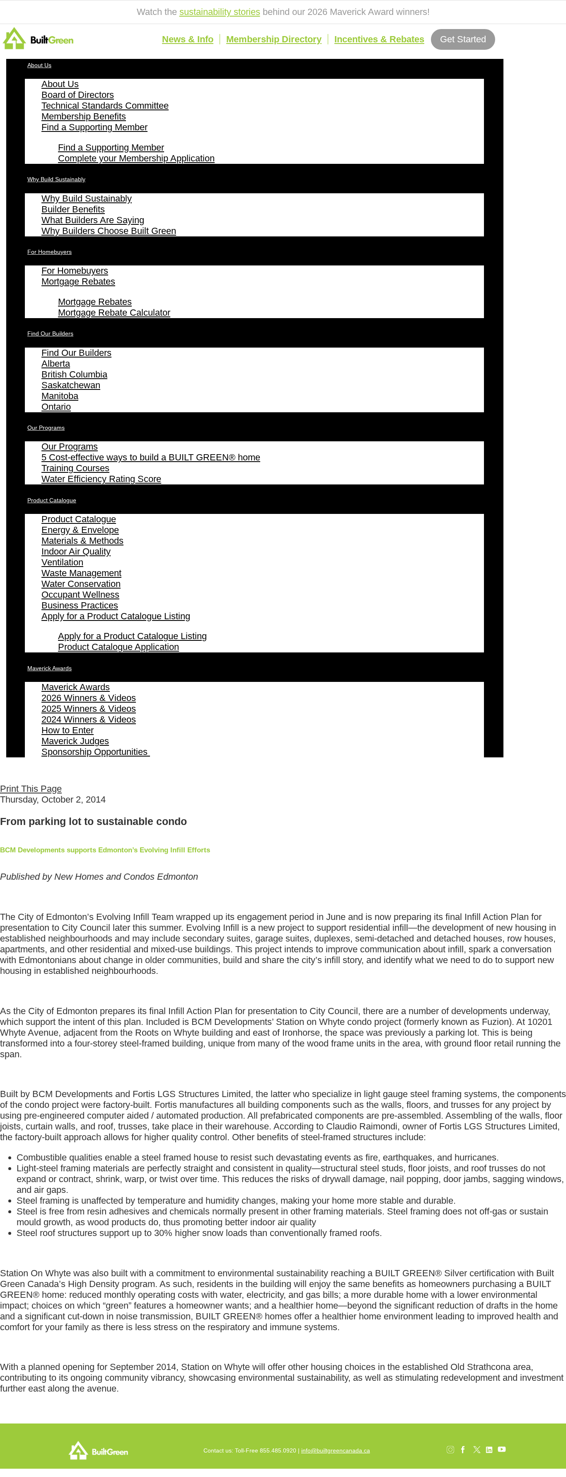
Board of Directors (77, 95)
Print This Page (31, 789)
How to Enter (67, 730)
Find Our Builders (50, 333)
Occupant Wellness (80, 594)
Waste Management (81, 573)
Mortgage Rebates (78, 281)
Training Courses (75, 468)
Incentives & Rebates (379, 39)
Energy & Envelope (80, 530)
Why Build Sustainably (56, 179)
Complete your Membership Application (136, 158)
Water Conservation (81, 584)
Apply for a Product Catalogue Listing (115, 616)
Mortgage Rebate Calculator (114, 312)
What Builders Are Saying (92, 220)
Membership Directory (274, 39)
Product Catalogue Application (118, 647)
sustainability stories (219, 12)
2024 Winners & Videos (88, 719)
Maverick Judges (75, 741)
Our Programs (46, 427)
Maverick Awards (49, 668)
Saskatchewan (70, 385)
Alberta (55, 363)
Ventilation (62, 562)
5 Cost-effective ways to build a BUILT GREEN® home (150, 457)
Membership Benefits (83, 116)
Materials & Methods (82, 540)
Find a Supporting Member (94, 127)
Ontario (56, 406)
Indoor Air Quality (76, 551)
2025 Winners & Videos (88, 708)
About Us (39, 65)
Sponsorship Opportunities (95, 752)
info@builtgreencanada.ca (335, 1450)
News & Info (187, 39)
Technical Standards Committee (105, 105)
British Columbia (74, 374)
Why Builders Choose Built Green (108, 231)
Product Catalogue (51, 500)
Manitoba (59, 396)
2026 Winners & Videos (88, 698)
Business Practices (79, 605)
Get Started (463, 39)
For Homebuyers (49, 251)
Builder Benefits (73, 209)
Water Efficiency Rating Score (101, 479)
